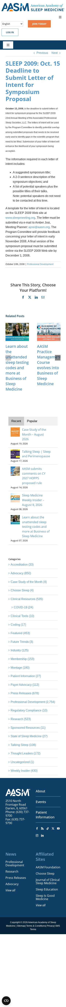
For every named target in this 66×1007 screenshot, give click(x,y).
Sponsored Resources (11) (28, 727)
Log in (10, 32)
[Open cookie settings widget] (6, 1000)
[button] (8, 357)
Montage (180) (20, 667)
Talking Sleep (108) (23, 744)
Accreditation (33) (22, 564)
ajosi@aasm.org (39, 227)
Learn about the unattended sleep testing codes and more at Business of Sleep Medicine (17, 368)
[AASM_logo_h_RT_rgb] (33, 4)
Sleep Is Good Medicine (45, 897)
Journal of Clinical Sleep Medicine (48, 881)
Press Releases (16, 878)
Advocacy (12, 884)
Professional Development (40, 264)
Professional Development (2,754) (33, 701)
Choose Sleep (45, 873)
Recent (16, 421)
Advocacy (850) (21, 573)
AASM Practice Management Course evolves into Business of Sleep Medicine (49, 365)
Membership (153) (22, 659)
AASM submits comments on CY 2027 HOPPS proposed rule (33, 476)
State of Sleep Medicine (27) (29, 736)
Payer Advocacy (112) (25, 684)
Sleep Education (47, 889)
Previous (42, 52)
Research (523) (21, 719)
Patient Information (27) (26, 676)
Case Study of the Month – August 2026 (34, 434)
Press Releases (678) (25, 693)
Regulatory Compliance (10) (29, 710)
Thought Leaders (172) (25, 753)
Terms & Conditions (36, 926)
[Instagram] (37, 835)
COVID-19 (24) (23, 607)
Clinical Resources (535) (27, 599)
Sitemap (21, 926)
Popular (32, 421)
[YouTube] (58, 828)
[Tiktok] (47, 828)
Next (55, 52)
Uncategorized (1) (22, 762)
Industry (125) (19, 650)
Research (12, 871)
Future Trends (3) (22, 641)
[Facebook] (37, 828)
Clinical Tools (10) (22, 616)
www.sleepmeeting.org (20, 217)
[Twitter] (53, 828)
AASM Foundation (48, 867)
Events (41, 802)
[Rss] (42, 828)
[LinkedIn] (42, 835)
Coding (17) (18, 624)
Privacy (50, 926)
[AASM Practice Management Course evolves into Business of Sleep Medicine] (48, 324)
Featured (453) (20, 633)
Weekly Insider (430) (24, 770)
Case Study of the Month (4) (29, 581)
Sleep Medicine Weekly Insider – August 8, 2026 (33, 500)
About (40, 791)
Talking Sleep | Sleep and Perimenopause (36, 454)
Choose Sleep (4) (22, 590)
